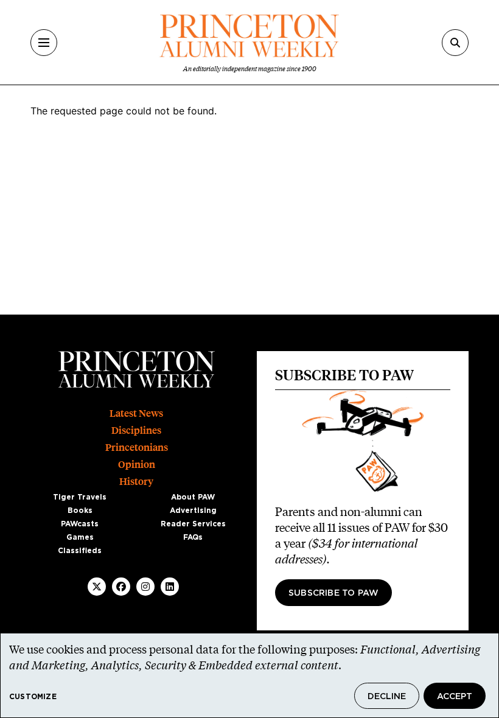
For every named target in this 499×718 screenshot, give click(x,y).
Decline (387, 696)
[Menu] (43, 42)
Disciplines (136, 430)
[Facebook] (121, 586)
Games (80, 537)
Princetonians (136, 447)
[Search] (455, 42)
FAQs (193, 537)
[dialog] (249, 675)
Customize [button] (33, 696)
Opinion (136, 464)
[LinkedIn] (170, 586)
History (136, 481)
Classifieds (80, 550)
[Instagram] (145, 586)
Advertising (193, 510)
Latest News (136, 413)
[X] (97, 586)
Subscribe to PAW (333, 593)
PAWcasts (80, 524)
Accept (454, 696)
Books (80, 510)
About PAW (193, 497)
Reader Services (193, 524)
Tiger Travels (79, 497)
